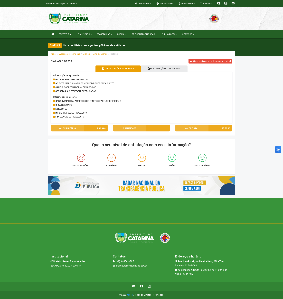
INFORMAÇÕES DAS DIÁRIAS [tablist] (165, 68)
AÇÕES (120, 34)
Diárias (86, 54)
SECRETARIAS (104, 34)
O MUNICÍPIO (84, 34)
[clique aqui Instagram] (149, 286)
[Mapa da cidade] (141, 210)
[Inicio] (53, 34)
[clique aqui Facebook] (141, 286)
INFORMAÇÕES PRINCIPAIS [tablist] (119, 68)
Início (53, 54)
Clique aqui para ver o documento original (211, 61)
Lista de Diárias (100, 54)
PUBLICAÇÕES (169, 34)
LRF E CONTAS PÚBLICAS (143, 34)
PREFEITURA (65, 34)
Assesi (130, 295)
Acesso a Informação (69, 54)
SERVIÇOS (187, 34)
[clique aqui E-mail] (134, 286)
